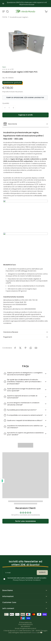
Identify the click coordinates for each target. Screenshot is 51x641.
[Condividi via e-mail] (36, 347)
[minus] (4, 108)
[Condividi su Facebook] (15, 347)
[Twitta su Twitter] (20, 347)
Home (4, 17)
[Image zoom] (25, 42)
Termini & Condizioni (32, 580)
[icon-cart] (46, 11)
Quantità (5, 103)
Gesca (34, 633)
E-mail (8, 573)
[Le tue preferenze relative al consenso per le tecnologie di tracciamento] (2, 481)
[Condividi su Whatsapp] (30, 347)
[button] (25, 115)
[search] (7, 11)
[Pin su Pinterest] (25, 347)
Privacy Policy (18, 580)
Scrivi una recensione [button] (25, 521)
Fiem (4, 67)
